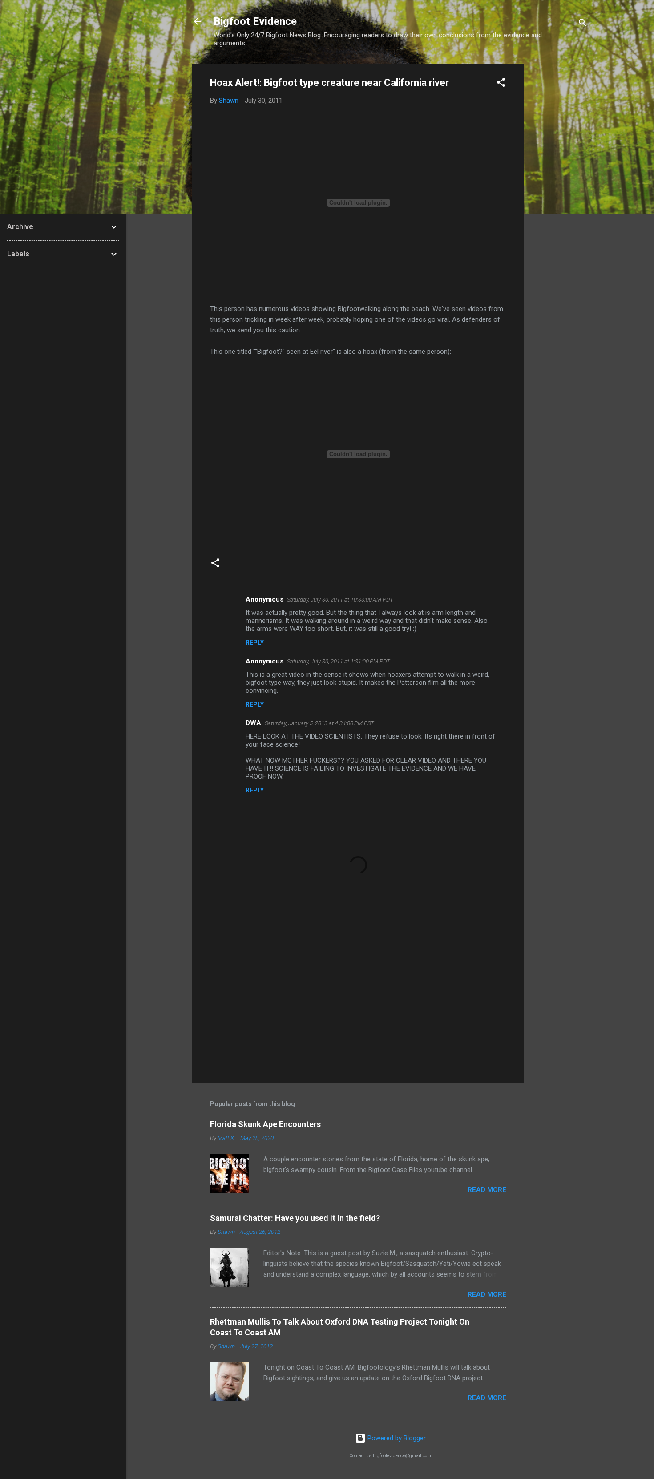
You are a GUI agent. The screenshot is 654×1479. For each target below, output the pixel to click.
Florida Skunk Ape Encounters (265, 1124)
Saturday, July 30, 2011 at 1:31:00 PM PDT (338, 661)
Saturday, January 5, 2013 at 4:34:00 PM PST (319, 723)
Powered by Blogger (396, 1438)
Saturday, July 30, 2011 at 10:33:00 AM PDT (340, 599)
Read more (487, 1190)
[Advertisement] (559, 197)
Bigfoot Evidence (255, 21)
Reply (255, 642)
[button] (501, 84)
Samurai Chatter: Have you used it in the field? (295, 1218)
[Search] (582, 24)
